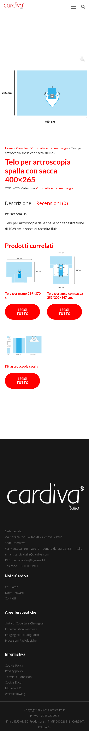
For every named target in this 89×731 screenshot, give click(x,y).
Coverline (22, 148)
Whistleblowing (15, 694)
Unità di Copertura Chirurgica (24, 623)
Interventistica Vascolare (21, 629)
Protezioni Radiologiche (21, 640)
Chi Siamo (11, 587)
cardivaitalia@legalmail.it (29, 560)
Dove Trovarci (14, 593)
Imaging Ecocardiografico (22, 635)
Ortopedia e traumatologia (49, 148)
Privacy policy (14, 671)
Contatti (10, 598)
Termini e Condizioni (18, 677)
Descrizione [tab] (18, 203)
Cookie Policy (14, 665)
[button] (73, 6)
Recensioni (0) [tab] (52, 203)
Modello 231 (13, 688)
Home (9, 148)
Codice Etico (13, 682)
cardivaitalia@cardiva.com (31, 554)
